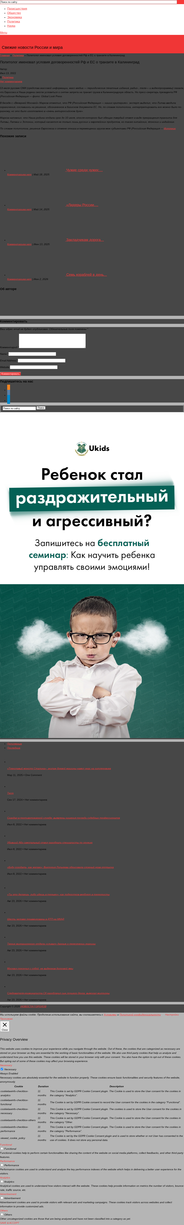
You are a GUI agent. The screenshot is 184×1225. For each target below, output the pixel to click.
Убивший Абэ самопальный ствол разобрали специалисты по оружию (50, 842)
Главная (5, 55)
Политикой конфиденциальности (140, 1014)
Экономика (14, 17)
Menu (3, 32)
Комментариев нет (19, 174)
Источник (170, 128)
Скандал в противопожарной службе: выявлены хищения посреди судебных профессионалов (63, 817)
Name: (4, 353)
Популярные (14, 743)
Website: (5, 367)
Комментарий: (9, 347)
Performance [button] (7, 1161)
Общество (14, 12)
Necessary (10, 1069)
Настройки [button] (172, 1014)
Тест (10, 793)
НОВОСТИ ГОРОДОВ (32, 42)
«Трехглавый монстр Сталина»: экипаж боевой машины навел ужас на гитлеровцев (59, 768)
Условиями (110, 1014)
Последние (13, 747)
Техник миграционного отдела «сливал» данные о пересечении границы (51, 943)
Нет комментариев (11, 81)
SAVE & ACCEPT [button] (9, 1222)
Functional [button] (6, 1144)
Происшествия (17, 8)
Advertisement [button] (8, 1194)
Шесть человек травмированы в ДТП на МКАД (35, 919)
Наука (11, 25)
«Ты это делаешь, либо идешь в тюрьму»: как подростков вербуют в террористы (58, 894)
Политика (13, 21)
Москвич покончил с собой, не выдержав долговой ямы (40, 968)
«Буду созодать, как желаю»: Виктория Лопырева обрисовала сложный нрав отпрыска (60, 867)
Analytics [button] (5, 1177)
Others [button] (4, 1210)
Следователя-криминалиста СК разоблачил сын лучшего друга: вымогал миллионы (58, 993)
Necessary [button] (6, 1065)
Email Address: (9, 360)
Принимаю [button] (6, 1018)
